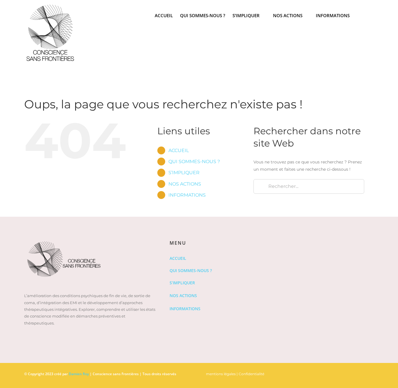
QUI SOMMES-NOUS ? (194, 161)
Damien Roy (79, 373)
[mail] (372, 372)
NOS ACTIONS (184, 184)
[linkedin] (353, 372)
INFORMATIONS (187, 195)
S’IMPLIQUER (184, 172)
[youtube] (362, 372)
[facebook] (344, 372)
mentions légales (221, 374)
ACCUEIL (178, 150)
